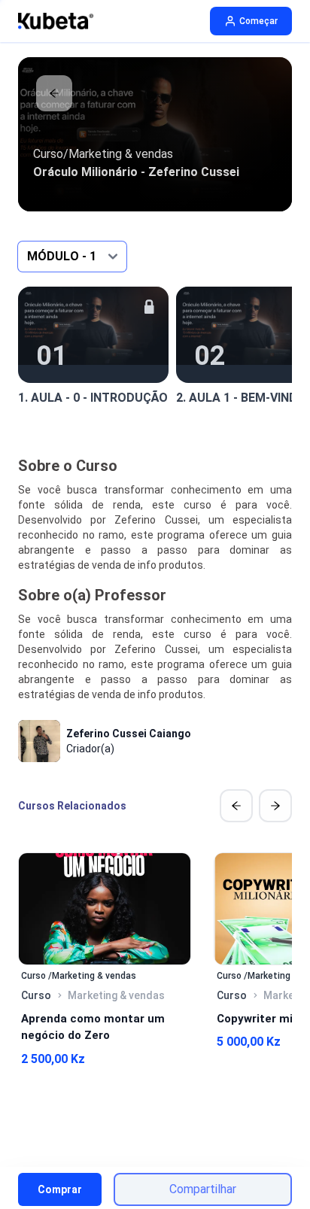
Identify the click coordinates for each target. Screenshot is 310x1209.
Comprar (60, 1189)
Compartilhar (202, 1189)
